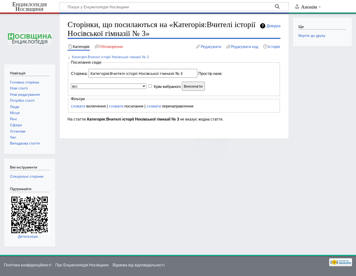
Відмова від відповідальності (138, 265)
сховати (78, 106)
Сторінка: (79, 73)
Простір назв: (210, 73)
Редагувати (211, 46)
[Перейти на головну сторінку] (29, 38)
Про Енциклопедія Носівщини (81, 265)
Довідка (273, 25)
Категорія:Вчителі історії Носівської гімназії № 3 (110, 57)
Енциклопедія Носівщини (29, 6)
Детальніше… (29, 236)
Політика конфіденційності (27, 265)
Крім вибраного (167, 86)
